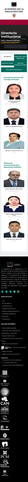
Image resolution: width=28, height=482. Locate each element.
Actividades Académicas (9, 314)
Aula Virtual (5, 316)
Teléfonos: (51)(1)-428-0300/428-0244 (13, 365)
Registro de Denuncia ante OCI (11, 354)
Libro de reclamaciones (19, 347)
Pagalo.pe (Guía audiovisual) (10, 343)
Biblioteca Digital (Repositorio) (10, 311)
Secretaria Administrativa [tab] (14, 69)
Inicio (3, 40)
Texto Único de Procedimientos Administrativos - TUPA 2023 (10, 332)
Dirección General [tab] (7, 63)
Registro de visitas (7, 351)
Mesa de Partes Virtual (8, 336)
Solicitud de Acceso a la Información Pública (12, 340)
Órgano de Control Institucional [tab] (20, 57)
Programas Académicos (9, 308)
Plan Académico (6, 303)
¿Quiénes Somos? (7, 306)
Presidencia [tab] (7, 56)
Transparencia (6, 319)
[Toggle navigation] (3, 22)
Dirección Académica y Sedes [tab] (20, 64)
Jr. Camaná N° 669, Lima (10, 362)
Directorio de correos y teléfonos (12, 360)
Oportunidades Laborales (9, 328)
